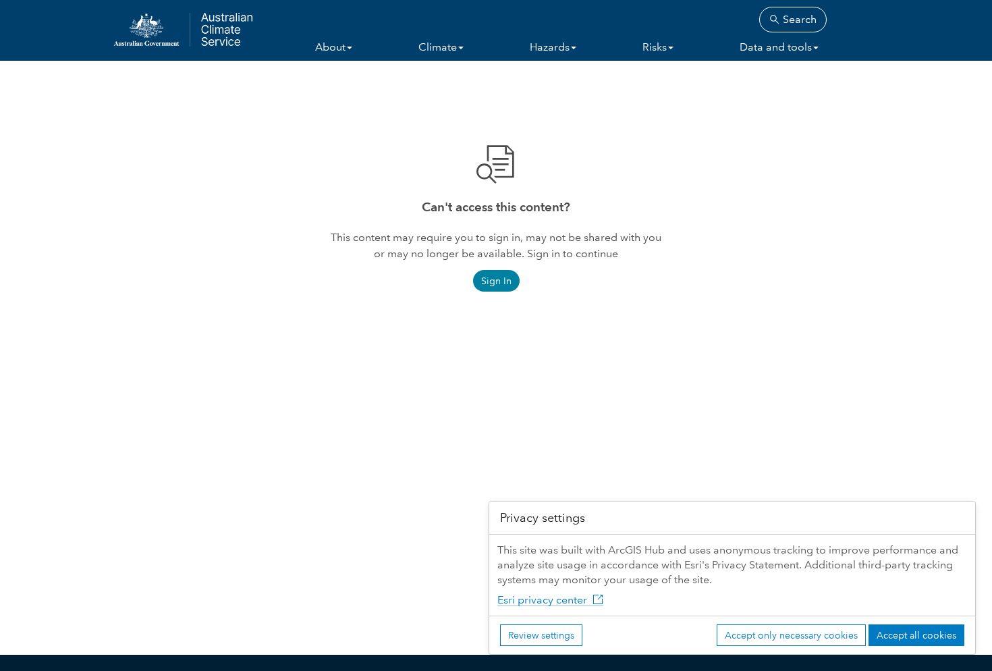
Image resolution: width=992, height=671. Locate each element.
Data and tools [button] (776, 47)
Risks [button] (654, 47)
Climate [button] (437, 47)
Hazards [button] (550, 47)
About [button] (330, 47)
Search (798, 19)
